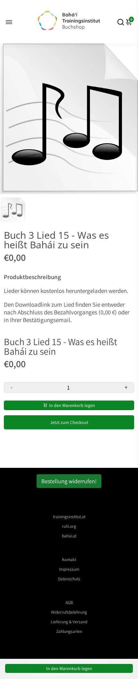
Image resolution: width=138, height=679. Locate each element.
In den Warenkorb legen (69, 668)
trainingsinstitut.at (69, 516)
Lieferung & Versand (69, 622)
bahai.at (69, 536)
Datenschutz (69, 579)
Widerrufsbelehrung (69, 612)
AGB (69, 602)
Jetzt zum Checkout (69, 422)
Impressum (69, 569)
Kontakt (69, 559)
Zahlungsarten (69, 631)
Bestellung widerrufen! (69, 481)
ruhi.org (69, 526)
